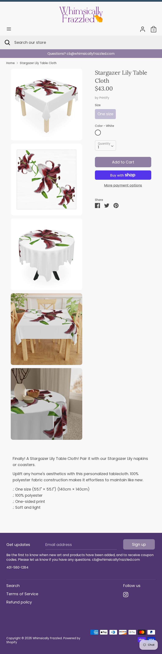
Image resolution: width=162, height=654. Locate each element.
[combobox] (105, 145)
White (98, 133)
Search (13, 585)
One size (105, 114)
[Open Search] (7, 42)
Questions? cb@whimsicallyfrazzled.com (73, 53)
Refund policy (19, 602)
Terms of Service (22, 593)
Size (98, 105)
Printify (104, 98)
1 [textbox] (98, 147)
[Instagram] (125, 594)
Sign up (139, 544)
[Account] (142, 27)
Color (104, 126)
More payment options (123, 185)
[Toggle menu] (9, 29)
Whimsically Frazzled (47, 638)
